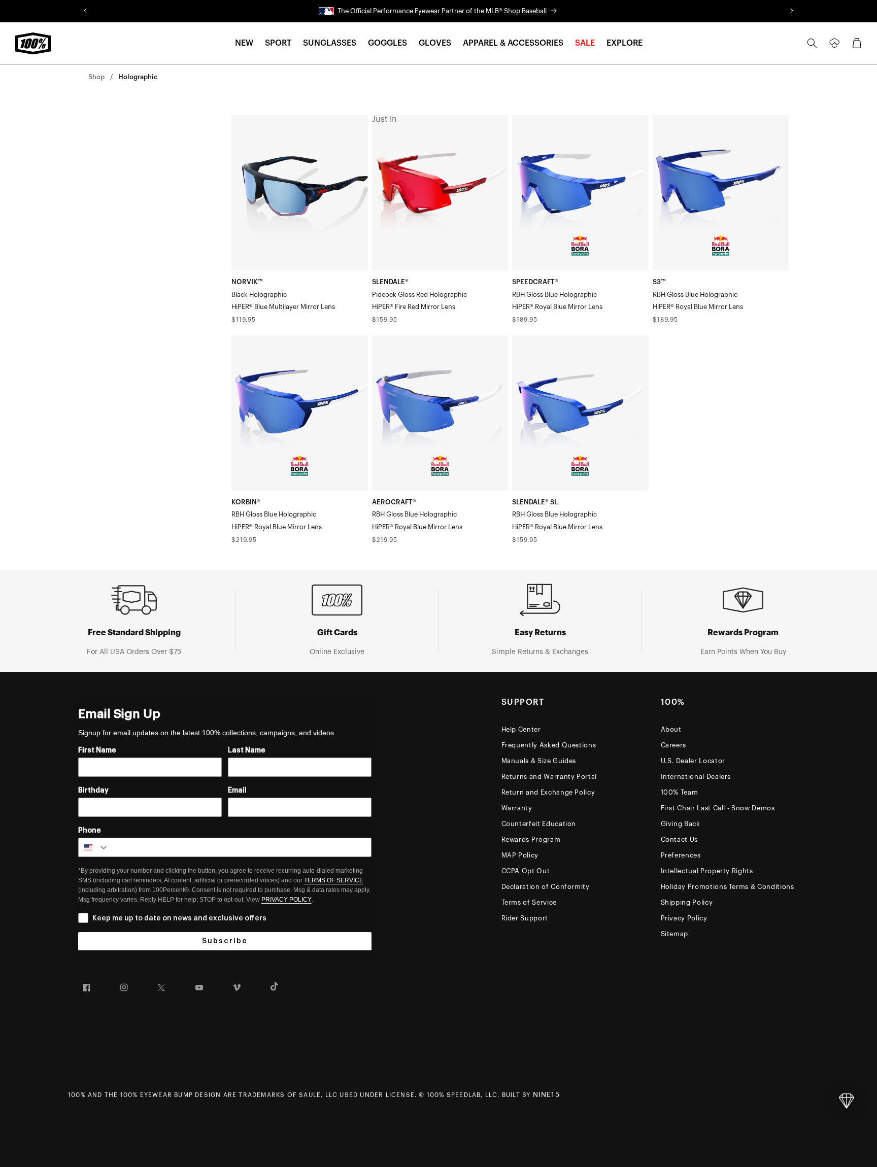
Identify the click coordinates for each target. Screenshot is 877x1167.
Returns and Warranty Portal (549, 776)
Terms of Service (529, 902)
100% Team (679, 792)
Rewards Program (531, 839)
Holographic (137, 77)
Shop (96, 77)
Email (237, 790)
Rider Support (524, 918)
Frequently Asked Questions (548, 745)
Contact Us (679, 839)
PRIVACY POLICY (286, 899)
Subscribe (225, 941)
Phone (89, 830)
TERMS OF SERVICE (333, 880)
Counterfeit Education (539, 823)
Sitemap (675, 934)
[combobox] (94, 847)
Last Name (246, 750)
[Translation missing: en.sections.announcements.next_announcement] (792, 11)
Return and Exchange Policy (548, 792)
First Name (97, 750)
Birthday (93, 790)
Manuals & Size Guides (539, 761)
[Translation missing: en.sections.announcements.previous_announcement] (85, 11)
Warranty (516, 808)
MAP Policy (520, 855)
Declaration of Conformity (545, 886)
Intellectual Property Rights (707, 871)
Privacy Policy (684, 918)
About (671, 729)
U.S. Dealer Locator (693, 761)
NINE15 (546, 1095)
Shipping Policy (687, 902)
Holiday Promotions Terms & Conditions (727, 886)
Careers (674, 745)
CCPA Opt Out (525, 871)
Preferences (681, 855)
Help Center (521, 729)
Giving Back (680, 823)
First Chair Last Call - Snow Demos (718, 808)
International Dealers (696, 776)
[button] (244, 43)
